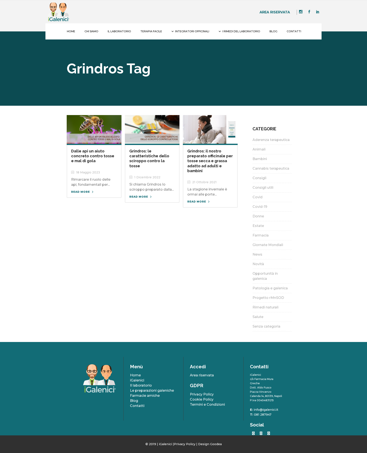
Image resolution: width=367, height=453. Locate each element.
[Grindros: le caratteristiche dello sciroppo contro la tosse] (152, 129)
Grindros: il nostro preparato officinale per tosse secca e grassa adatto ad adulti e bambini (210, 161)
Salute (258, 317)
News (257, 254)
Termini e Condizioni (207, 404)
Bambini (260, 159)
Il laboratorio (141, 385)
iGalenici (137, 380)
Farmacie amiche (145, 396)
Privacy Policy (202, 394)
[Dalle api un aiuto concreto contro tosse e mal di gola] (94, 129)
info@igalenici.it (266, 410)
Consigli (259, 178)
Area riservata (275, 12)
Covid (258, 197)
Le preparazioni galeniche (152, 390)
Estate (258, 226)
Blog (134, 401)
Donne (258, 216)
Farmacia (261, 235)
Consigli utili (263, 188)
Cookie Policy (201, 399)
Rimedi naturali (265, 307)
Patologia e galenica (270, 288)
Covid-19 (260, 207)
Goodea (216, 444)
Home (135, 375)
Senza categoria (266, 326)
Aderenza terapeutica (271, 140)
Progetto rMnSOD (268, 298)
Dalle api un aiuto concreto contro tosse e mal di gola (92, 156)
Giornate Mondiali (268, 245)
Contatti (137, 406)
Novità (258, 264)
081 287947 (262, 414)
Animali (259, 149)
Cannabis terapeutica (271, 168)
